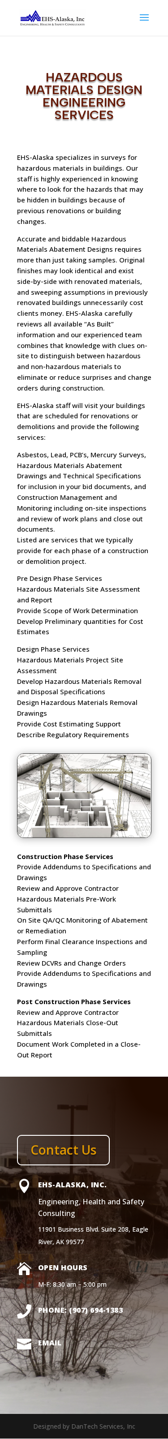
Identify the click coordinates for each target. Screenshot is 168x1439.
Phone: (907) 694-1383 (80, 1310)
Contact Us (63, 1149)
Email (50, 1343)
